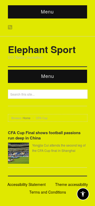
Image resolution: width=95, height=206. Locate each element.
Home (26, 118)
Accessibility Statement (26, 184)
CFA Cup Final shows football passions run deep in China (44, 135)
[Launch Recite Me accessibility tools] (83, 194)
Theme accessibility (71, 184)
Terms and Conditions (47, 192)
